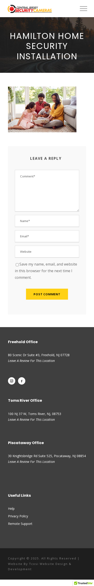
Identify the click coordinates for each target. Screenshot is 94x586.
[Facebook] (21, 381)
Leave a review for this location (31, 419)
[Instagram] (11, 381)
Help (11, 508)
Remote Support (20, 523)
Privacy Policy (18, 516)
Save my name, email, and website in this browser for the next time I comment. (46, 271)
